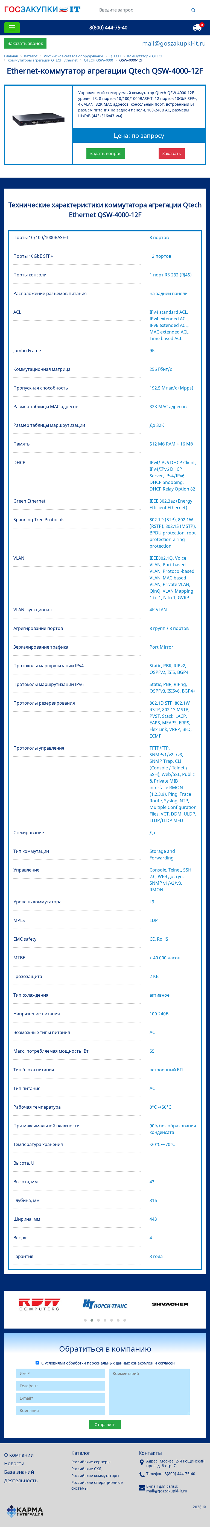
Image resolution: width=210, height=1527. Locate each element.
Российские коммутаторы (95, 1475)
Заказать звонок (25, 43)
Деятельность (21, 1480)
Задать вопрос (105, 153)
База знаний (19, 1472)
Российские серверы (90, 1461)
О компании (19, 1455)
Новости (14, 1463)
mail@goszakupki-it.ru (174, 43)
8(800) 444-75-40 (108, 27)
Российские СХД (86, 1468)
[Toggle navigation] (12, 27)
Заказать (171, 153)
